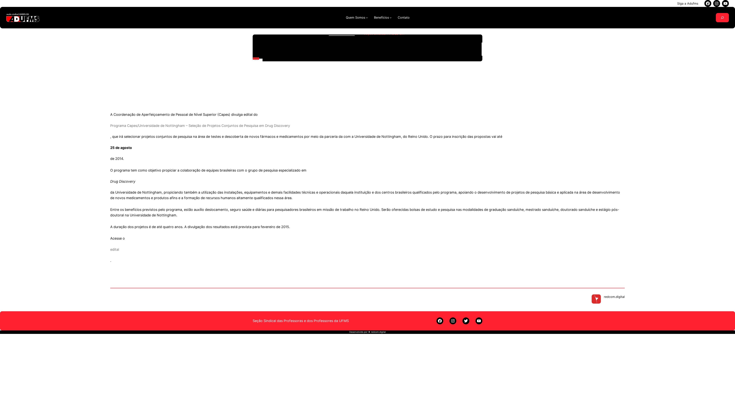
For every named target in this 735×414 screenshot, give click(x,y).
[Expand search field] (722, 17)
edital (114, 249)
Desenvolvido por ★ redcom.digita (367, 332)
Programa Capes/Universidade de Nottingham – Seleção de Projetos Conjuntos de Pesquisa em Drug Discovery (200, 126)
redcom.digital (614, 297)
